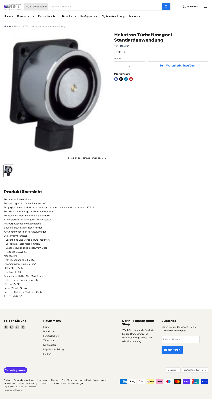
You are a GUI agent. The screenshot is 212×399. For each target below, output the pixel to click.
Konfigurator (88, 16)
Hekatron (124, 46)
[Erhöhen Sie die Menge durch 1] (141, 65)
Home (7, 16)
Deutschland (193, 369)
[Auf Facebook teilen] (116, 79)
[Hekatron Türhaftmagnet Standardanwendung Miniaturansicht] (9, 171)
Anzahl (117, 58)
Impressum (42, 380)
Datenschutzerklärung (24, 380)
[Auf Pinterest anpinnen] (131, 79)
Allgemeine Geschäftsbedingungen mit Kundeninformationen (78, 380)
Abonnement (10, 383)
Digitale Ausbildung (113, 16)
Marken (134, 16)
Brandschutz (24, 16)
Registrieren (172, 350)
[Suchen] (166, 6)
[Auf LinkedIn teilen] (126, 79)
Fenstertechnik (47, 16)
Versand (44, 383)
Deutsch (172, 369)
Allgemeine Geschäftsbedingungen (67, 383)
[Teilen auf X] (121, 79)
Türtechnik (68, 16)
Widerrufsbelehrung (28, 383)
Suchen (7, 380)
